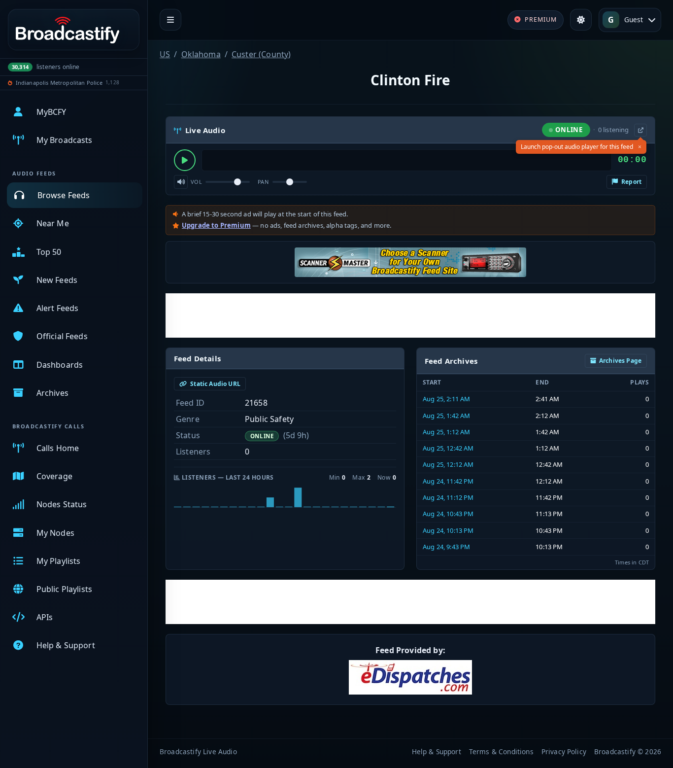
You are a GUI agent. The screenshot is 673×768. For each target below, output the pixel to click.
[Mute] (181, 182)
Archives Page (620, 360)
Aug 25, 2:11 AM (446, 398)
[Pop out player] (640, 130)
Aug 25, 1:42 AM (446, 415)
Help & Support (436, 751)
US (165, 54)
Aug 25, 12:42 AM (448, 448)
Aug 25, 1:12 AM (446, 431)
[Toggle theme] (581, 20)
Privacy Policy (563, 751)
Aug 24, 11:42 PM (448, 481)
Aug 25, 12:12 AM (448, 464)
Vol (196, 181)
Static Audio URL (214, 384)
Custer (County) (261, 54)
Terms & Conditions (501, 751)
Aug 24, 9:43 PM (446, 546)
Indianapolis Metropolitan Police (59, 82)
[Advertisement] (410, 315)
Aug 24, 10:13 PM (448, 530)
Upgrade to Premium (216, 225)
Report (630, 181)
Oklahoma (201, 54)
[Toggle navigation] (170, 20)
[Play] (185, 160)
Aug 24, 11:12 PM (448, 497)
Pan (263, 181)
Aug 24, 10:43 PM (448, 513)
